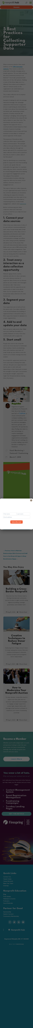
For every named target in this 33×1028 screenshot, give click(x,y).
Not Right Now (16, 525)
